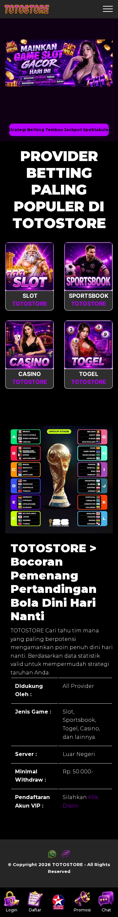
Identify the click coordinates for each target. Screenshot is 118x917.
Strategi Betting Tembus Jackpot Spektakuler (58, 129)
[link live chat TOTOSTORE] (66, 857)
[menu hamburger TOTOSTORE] (108, 9)
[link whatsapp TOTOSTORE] (52, 857)
